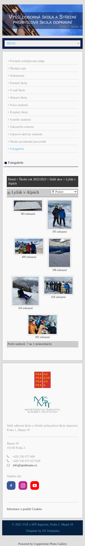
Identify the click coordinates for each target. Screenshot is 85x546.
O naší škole (17, 90)
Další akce (56, 179)
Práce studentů (19, 105)
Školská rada (18, 68)
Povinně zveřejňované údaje (27, 61)
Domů (12, 179)
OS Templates (50, 530)
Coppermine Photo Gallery (50, 544)
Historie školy (18, 97)
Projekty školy (19, 112)
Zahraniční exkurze (22, 126)
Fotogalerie (17, 148)
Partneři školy (18, 83)
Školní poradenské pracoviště (28, 141)
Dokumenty (17, 75)
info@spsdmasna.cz (25, 465)
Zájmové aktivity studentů (26, 134)
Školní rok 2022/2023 (32, 179)
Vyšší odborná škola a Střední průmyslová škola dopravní (42, 19)
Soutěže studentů (20, 119)
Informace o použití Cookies (24, 509)
